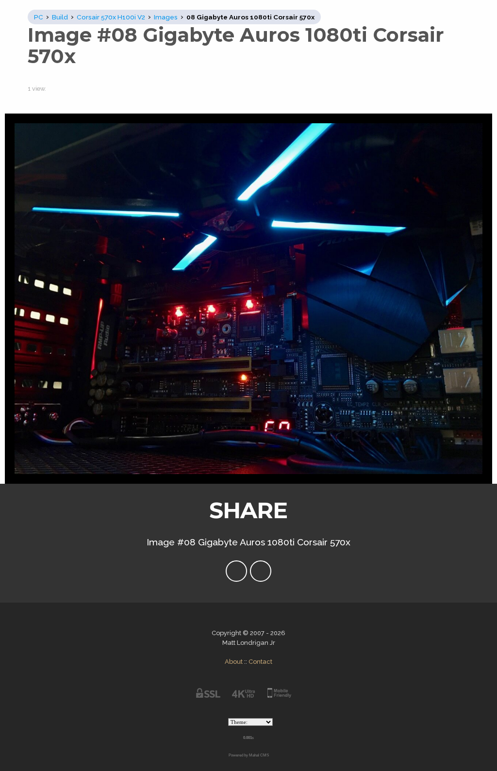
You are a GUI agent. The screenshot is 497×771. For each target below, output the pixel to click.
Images (166, 17)
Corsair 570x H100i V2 (111, 17)
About (234, 661)
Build (60, 17)
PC (38, 17)
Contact (260, 661)
